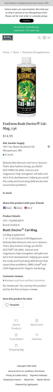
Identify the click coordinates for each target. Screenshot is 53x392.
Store (16, 52)
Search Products (16, 326)
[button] (27, 21)
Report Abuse (43, 379)
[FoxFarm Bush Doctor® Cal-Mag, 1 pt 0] (26, 87)
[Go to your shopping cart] (45, 37)
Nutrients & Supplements (36, 52)
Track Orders (16, 339)
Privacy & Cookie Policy (16, 375)
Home (6, 52)
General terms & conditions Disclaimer (26, 371)
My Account (37, 324)
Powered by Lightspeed (27, 384)
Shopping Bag (16, 349)
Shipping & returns (12, 379)
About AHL (29, 379)
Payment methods (38, 375)
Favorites (37, 339)
